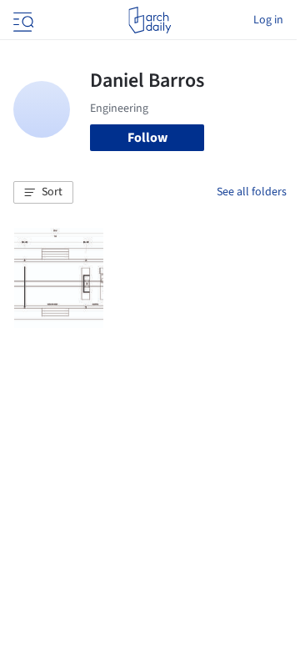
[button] (43, 192)
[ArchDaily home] (149, 20)
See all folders (252, 192)
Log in (268, 20)
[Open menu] (21, 20)
